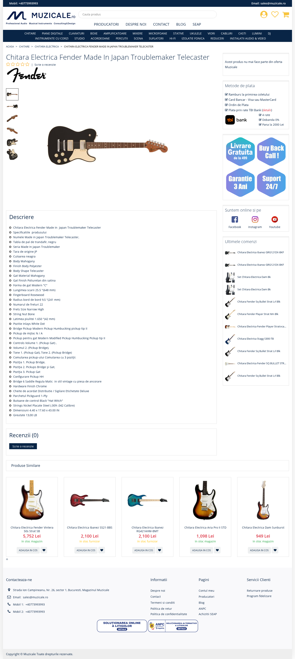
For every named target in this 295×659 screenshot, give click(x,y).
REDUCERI (217, 38)
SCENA (138, 38)
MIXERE (138, 33)
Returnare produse (260, 590)
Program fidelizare (259, 596)
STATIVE (178, 33)
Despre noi (158, 590)
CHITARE (30, 33)
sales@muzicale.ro (273, 3)
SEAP (197, 24)
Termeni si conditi (163, 603)
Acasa (10, 46)
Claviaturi (76, 33)
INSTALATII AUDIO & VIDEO (248, 38)
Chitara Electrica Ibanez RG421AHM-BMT (148, 529)
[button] (122, 626)
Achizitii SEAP (208, 614)
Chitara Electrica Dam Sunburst (263, 527)
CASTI (242, 33)
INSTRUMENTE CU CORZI (51, 38)
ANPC (202, 609)
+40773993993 (28, 3)
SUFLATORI (156, 38)
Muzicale (29, 654)
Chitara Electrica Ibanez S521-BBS (89, 527)
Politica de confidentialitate (169, 614)
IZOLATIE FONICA (193, 38)
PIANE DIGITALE (52, 33)
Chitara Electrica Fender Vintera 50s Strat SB (32, 529)
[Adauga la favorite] (44, 550)
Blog (181, 24)
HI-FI (173, 38)
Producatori (106, 24)
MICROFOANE (158, 33)
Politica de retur (161, 609)
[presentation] (6, 559)
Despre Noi (136, 24)
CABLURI (226, 33)
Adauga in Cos (28, 550)
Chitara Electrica (47, 46)
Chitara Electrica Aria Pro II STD (205, 527)
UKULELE (196, 33)
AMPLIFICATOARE (115, 33)
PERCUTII (122, 38)
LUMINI (257, 33)
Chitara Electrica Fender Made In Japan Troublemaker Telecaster (108, 46)
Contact (161, 24)
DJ (269, 33)
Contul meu (206, 590)
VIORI (211, 33)
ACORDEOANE (100, 38)
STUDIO (79, 38)
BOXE (94, 33)
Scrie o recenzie (45, 65)
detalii (267, 110)
